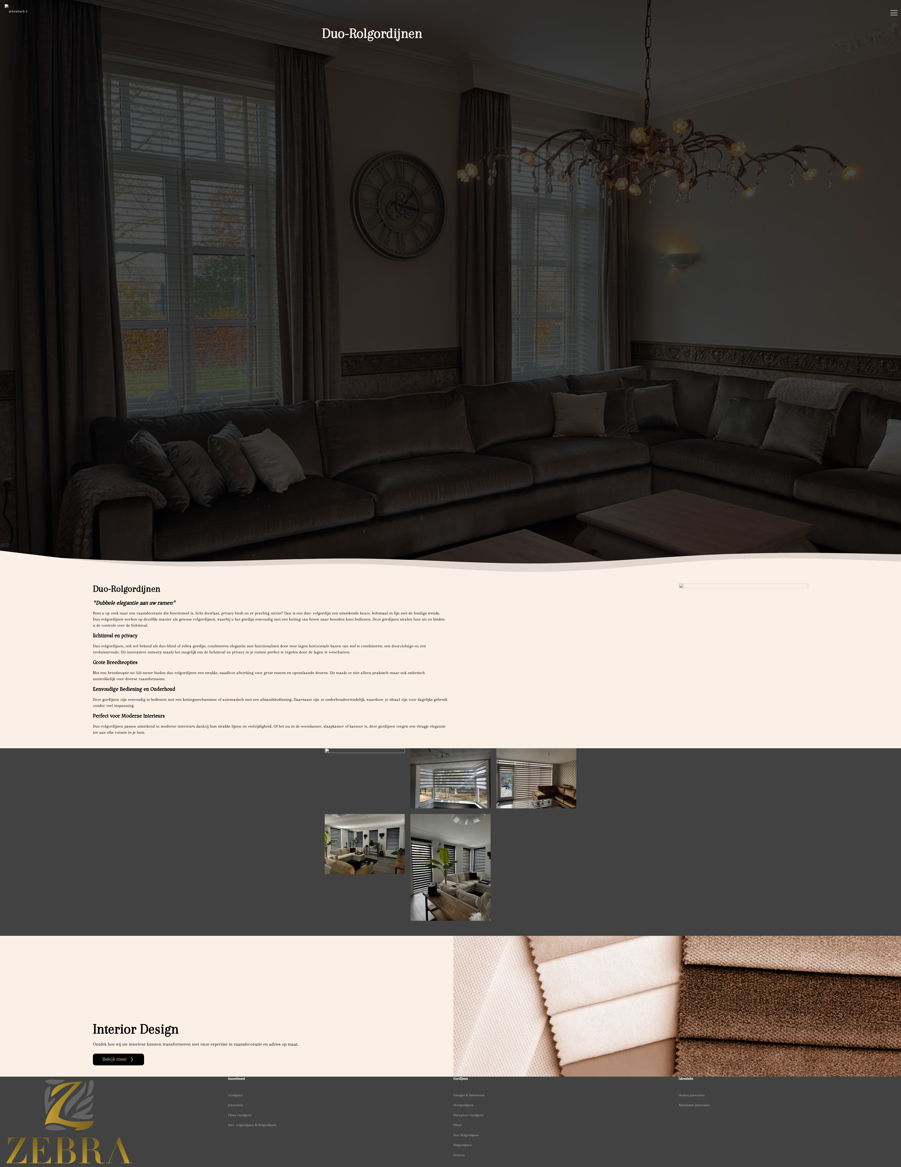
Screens (459, 1155)
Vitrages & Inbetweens (469, 1095)
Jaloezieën (235, 1105)
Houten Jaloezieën (692, 1095)
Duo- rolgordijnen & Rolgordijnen (252, 1125)
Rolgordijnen (462, 1145)
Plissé (457, 1125)
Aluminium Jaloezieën (694, 1105)
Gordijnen (235, 1095)
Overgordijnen (463, 1105)
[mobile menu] (894, 14)
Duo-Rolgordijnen (466, 1135)
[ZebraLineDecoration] (16, 13)
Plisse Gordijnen (240, 1115)
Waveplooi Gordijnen (468, 1115)
